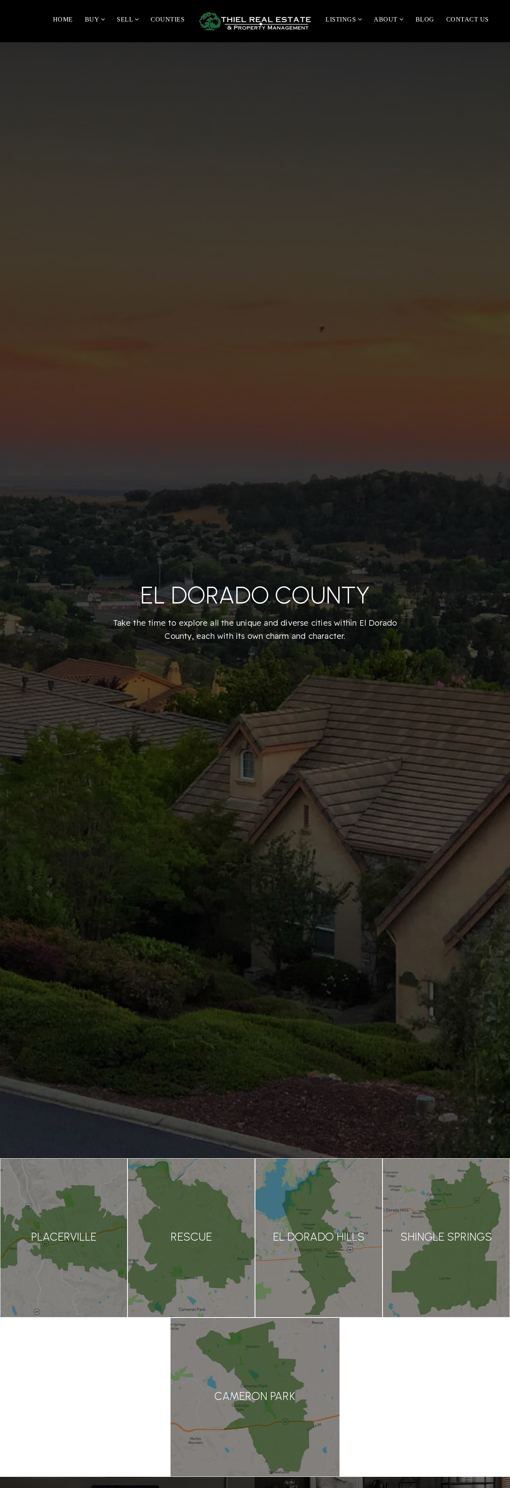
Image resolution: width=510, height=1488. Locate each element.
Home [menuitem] (63, 19)
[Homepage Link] (255, 20)
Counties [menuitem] (167, 19)
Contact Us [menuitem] (467, 19)
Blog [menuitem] (425, 19)
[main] (255, 759)
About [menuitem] (386, 19)
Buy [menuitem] (93, 19)
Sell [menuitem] (126, 19)
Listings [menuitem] (342, 19)
